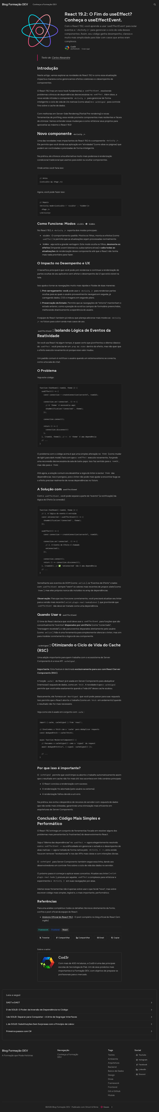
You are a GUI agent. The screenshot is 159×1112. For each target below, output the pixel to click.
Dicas (110, 1079)
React (65, 930)
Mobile (111, 1095)
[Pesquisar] (155, 4)
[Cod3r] (67, 47)
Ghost (88, 1107)
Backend (112, 1067)
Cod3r (73, 47)
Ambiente (113, 1059)
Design (111, 1075)
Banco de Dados (116, 1071)
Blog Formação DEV (61, 1107)
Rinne (95, 1107)
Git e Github (114, 1091)
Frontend (55, 930)
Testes (111, 1054)
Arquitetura (113, 1063)
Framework (43, 930)
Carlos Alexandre (61, 57)
